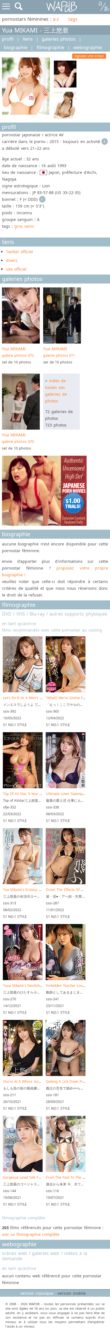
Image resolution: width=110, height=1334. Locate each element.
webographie (87, 47)
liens (28, 39)
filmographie (50, 47)
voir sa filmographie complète (31, 1234)
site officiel (16, 269)
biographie (15, 47)
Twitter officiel (19, 251)
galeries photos (58, 39)
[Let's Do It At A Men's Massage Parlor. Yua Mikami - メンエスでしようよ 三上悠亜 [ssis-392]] (22, 691)
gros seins (24, 226)
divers (11, 260)
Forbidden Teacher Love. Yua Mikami (75, 985)
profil (8, 39)
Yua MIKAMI (18, 352)
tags (73, 19)
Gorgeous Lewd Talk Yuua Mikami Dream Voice (41, 1177)
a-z (56, 19)
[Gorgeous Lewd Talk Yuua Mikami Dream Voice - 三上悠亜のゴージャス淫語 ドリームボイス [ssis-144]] (22, 1170)
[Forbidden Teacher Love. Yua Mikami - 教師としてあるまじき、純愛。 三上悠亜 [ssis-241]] (65, 978)
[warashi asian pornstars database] (62, 6)
